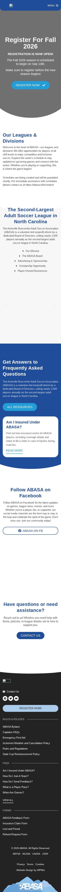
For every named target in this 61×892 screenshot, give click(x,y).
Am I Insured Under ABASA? (19, 770)
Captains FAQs (11, 732)
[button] (6, 305)
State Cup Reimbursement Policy (21, 754)
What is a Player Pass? (16, 787)
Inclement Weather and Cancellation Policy (26, 743)
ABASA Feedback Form (16, 817)
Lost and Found (11, 828)
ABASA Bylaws (11, 726)
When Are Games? (13, 792)
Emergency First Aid (14, 737)
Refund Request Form (15, 834)
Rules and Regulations (15, 748)
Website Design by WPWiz (30, 870)
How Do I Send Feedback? (18, 781)
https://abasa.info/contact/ (40, 184)
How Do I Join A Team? (15, 776)
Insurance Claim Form (15, 823)
